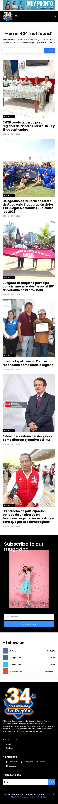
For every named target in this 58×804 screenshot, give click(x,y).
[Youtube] (6, 766)
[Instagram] (21, 762)
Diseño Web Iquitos (19, 797)
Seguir (52, 658)
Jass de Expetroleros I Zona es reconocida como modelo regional (28, 363)
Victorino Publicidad (38, 797)
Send (51, 782)
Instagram (28, 762)
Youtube (12, 766)
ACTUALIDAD (8, 117)
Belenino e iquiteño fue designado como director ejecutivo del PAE (28, 438)
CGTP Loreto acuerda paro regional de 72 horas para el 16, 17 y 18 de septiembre (29, 126)
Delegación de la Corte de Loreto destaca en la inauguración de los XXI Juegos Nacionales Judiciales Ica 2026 (28, 206)
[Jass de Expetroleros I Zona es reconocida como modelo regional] (29, 328)
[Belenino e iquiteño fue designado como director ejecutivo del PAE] (29, 403)
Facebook (13, 762)
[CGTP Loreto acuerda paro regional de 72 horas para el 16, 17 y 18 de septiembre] (29, 89)
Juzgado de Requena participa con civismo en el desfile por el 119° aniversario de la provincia (28, 286)
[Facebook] (6, 762)
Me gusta (51, 651)
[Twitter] (37, 762)
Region (6, 134)
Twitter (42, 762)
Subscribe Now (29, 624)
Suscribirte (50, 671)
